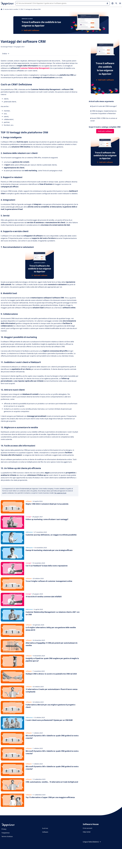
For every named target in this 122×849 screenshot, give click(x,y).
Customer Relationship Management (34, 68)
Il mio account (87, 828)
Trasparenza (5, 833)
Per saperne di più (60, 493)
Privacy (4, 829)
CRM (21, 9)
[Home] (1, 9)
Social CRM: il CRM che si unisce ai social (103, 119)
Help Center (87, 832)
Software (45, 832)
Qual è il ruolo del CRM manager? (104, 106)
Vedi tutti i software (105, 131)
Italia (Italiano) (93, 842)
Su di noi (45, 828)
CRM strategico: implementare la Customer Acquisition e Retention (103, 112)
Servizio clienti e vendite (11, 9)
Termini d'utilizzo (7, 836)
